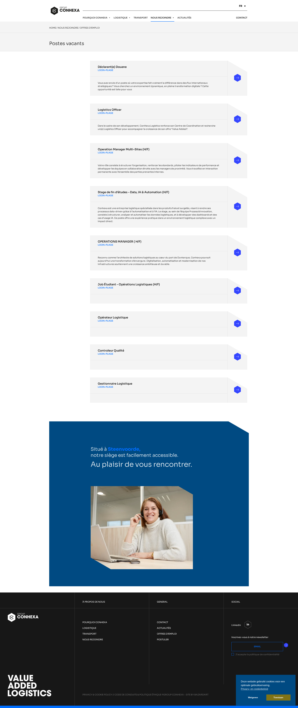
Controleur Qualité (111, 350)
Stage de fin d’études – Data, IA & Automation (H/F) (133, 192)
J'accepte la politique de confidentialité (257, 654)
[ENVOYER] (286, 645)
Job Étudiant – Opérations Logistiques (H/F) (129, 284)
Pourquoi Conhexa (95, 17)
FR (240, 6)
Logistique (120, 17)
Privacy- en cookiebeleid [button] (254, 689)
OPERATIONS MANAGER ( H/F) (119, 241)
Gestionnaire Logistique (115, 383)
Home (52, 27)
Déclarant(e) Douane (112, 67)
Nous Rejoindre (161, 17)
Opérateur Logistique (113, 317)
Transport (141, 17)
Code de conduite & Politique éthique (138, 694)
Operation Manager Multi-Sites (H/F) (123, 149)
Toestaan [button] (278, 697)
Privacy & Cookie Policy (97, 694)
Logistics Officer (109, 109)
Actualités (184, 17)
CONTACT (241, 17)
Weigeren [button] (253, 697)
